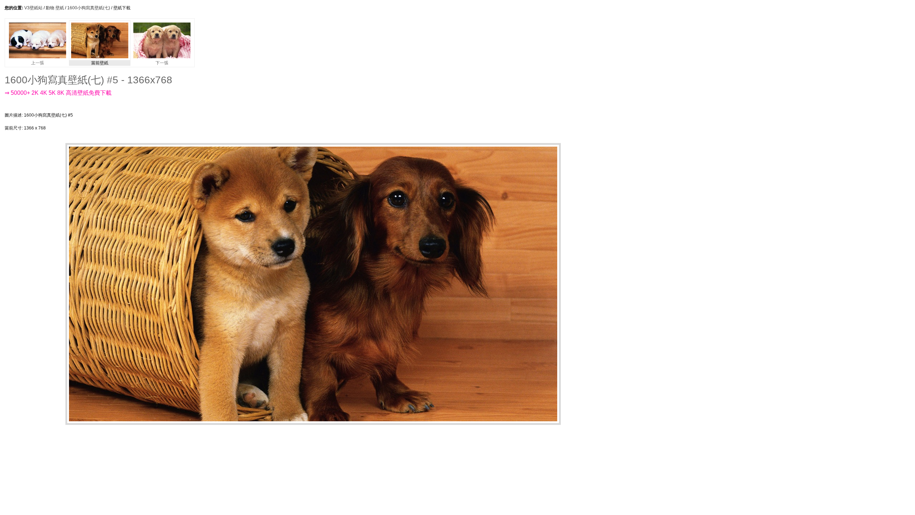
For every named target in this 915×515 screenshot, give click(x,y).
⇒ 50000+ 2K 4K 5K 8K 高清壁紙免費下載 (58, 93)
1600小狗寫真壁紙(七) (88, 7)
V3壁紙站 (33, 7)
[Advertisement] (231, 122)
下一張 (161, 62)
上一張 (37, 62)
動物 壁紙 (55, 7)
